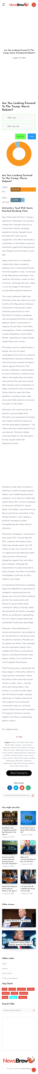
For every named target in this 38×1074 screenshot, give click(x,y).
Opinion (13, 997)
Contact (5, 969)
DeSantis (6, 748)
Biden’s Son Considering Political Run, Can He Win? (28, 859)
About (4, 964)
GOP (17, 750)
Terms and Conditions (10, 978)
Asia (4, 989)
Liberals (20, 755)
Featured (21, 989)
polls (26, 758)
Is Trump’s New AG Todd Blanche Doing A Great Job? (28, 889)
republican (28, 761)
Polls (20, 737)
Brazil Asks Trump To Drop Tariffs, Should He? (28, 830)
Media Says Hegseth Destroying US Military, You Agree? (9, 889)
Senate (24, 763)
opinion (10, 758)
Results (20, 136)
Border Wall (9, 745)
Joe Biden (7, 755)
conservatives (27, 745)
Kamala (14, 755)
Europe (12, 989)
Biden (23, 742)
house (32, 750)
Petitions (23, 997)
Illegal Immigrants (20, 753)
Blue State (29, 742)
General (5, 993)
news (26, 755)
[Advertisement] (19, 27)
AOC (18, 742)
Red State (19, 761)
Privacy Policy (7, 973)
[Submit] (34, 1010)
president (32, 758)
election (24, 748)
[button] (21, 117)
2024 (14, 742)
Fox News (11, 750)
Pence (21, 758)
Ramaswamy (10, 761)
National (23, 993)
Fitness (30, 989)
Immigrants (31, 753)
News (5, 997)
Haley (22, 750)
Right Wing (17, 763)
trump (21, 766)
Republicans (8, 763)
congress (18, 745)
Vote (32, 136)
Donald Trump (16, 748)
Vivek (26, 766)
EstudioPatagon (26, 1068)
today (17, 766)
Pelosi (16, 758)
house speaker (7, 753)
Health (14, 993)
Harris (27, 750)
